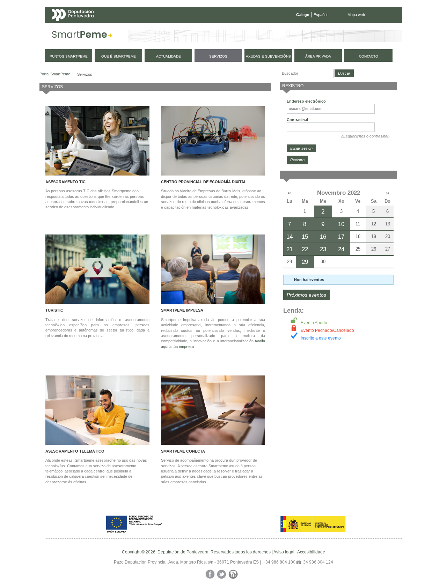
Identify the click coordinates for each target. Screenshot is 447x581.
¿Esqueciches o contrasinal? (365, 136)
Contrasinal (297, 120)
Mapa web (356, 15)
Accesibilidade (311, 552)
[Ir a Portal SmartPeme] (82, 36)
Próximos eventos (306, 295)
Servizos (84, 74)
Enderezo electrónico (306, 101)
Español (320, 15)
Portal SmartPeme (54, 74)
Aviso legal (283, 552)
